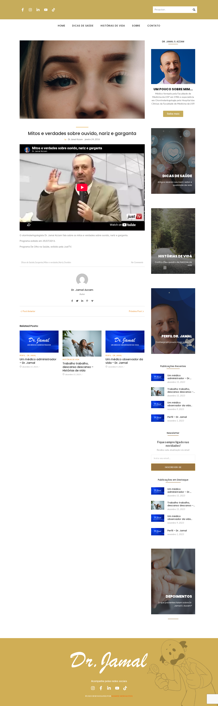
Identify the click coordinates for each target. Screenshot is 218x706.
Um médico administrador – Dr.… (179, 377)
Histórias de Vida (113, 25)
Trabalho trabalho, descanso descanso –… (181, 390)
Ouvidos (67, 262)
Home (61, 25)
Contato (153, 25)
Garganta (39, 262)
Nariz (61, 262)
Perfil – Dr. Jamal (177, 417)
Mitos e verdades (51, 262)
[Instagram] (30, 9)
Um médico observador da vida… (179, 404)
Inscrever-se (173, 467)
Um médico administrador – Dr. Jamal (38, 361)
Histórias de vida (71, 359)
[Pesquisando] (194, 9)
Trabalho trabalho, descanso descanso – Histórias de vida (78, 367)
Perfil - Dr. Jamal (28, 355)
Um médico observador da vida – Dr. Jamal (124, 361)
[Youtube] (46, 9)
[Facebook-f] (23, 9)
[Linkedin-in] (38, 9)
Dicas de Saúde (83, 25)
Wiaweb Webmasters (122, 696)
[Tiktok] (53, 9)
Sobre (136, 25)
